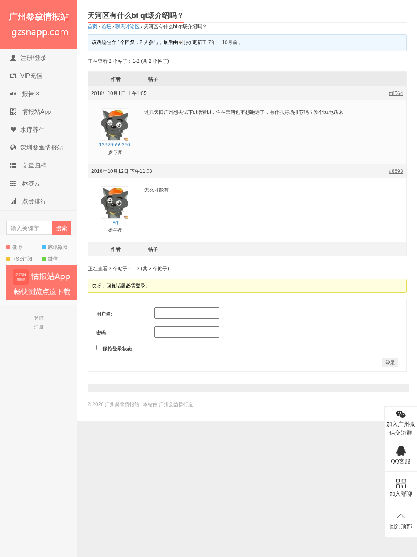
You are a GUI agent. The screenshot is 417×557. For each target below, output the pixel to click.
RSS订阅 (22, 259)
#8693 (396, 171)
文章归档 (33, 165)
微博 (17, 247)
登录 (390, 362)
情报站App (35, 111)
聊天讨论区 (127, 26)
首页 (92, 26)
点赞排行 (33, 201)
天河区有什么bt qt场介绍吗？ (136, 15)
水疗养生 (32, 129)
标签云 (30, 183)
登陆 (39, 318)
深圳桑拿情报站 (41, 147)
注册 (39, 327)
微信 (53, 259)
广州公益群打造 (176, 404)
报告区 (30, 93)
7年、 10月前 (222, 42)
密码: (102, 333)
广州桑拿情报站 (38, 24)
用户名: (104, 314)
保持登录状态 (117, 348)
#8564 (396, 93)
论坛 (106, 26)
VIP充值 (31, 75)
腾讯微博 (58, 247)
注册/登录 (33, 57)
